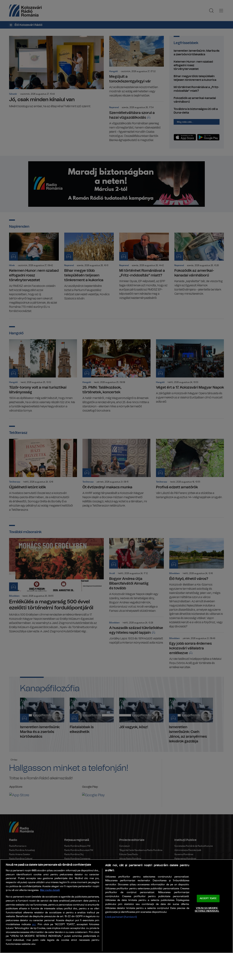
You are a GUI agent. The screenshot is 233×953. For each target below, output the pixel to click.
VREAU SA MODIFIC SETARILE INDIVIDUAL (207, 909)
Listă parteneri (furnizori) (121, 917)
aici (34, 924)
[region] (116, 906)
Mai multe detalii (50, 890)
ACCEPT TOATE (208, 898)
